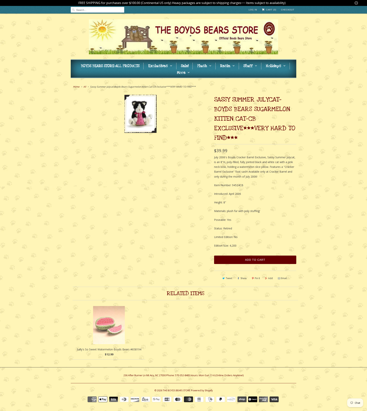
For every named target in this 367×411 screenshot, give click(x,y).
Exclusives (158, 66)
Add (270, 278)
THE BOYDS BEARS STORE (176, 390)
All (84, 86)
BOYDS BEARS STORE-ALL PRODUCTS (110, 66)
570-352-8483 (182, 375)
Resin (225, 66)
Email (284, 278)
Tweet (229, 278)
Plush (202, 66)
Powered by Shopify (202, 390)
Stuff (248, 66)
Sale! (185, 66)
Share (243, 278)
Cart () (270, 10)
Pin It (257, 278)
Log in (253, 10)
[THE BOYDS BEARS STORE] (183, 37)
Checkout (287, 10)
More (181, 72)
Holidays (273, 66)
